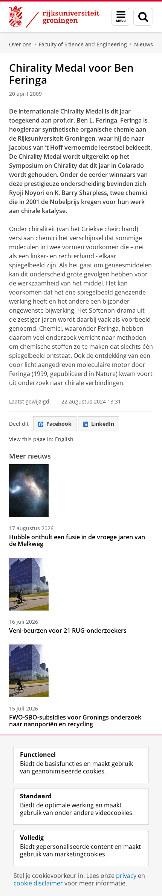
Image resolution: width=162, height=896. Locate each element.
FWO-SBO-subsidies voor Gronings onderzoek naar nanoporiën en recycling (75, 720)
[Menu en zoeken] (120, 16)
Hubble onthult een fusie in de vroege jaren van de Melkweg (77, 540)
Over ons (20, 44)
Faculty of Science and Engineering (83, 44)
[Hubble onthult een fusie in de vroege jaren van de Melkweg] (29, 490)
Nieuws (143, 44)
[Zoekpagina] (143, 16)
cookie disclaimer (38, 883)
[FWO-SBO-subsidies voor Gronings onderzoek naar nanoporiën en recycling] (29, 670)
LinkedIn (102, 423)
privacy (126, 875)
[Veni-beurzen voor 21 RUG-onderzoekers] (29, 584)
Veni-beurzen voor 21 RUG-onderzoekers (68, 630)
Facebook (59, 423)
